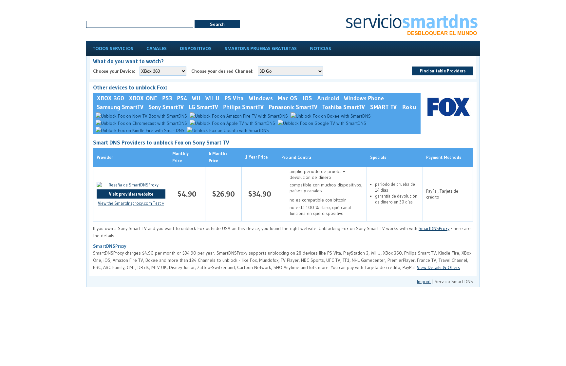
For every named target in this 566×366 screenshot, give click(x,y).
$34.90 (259, 194)
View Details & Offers (438, 267)
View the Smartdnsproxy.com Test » (131, 203)
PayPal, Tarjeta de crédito (442, 194)
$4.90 (187, 194)
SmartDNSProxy (434, 228)
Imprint (424, 281)
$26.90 (223, 194)
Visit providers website (131, 194)
